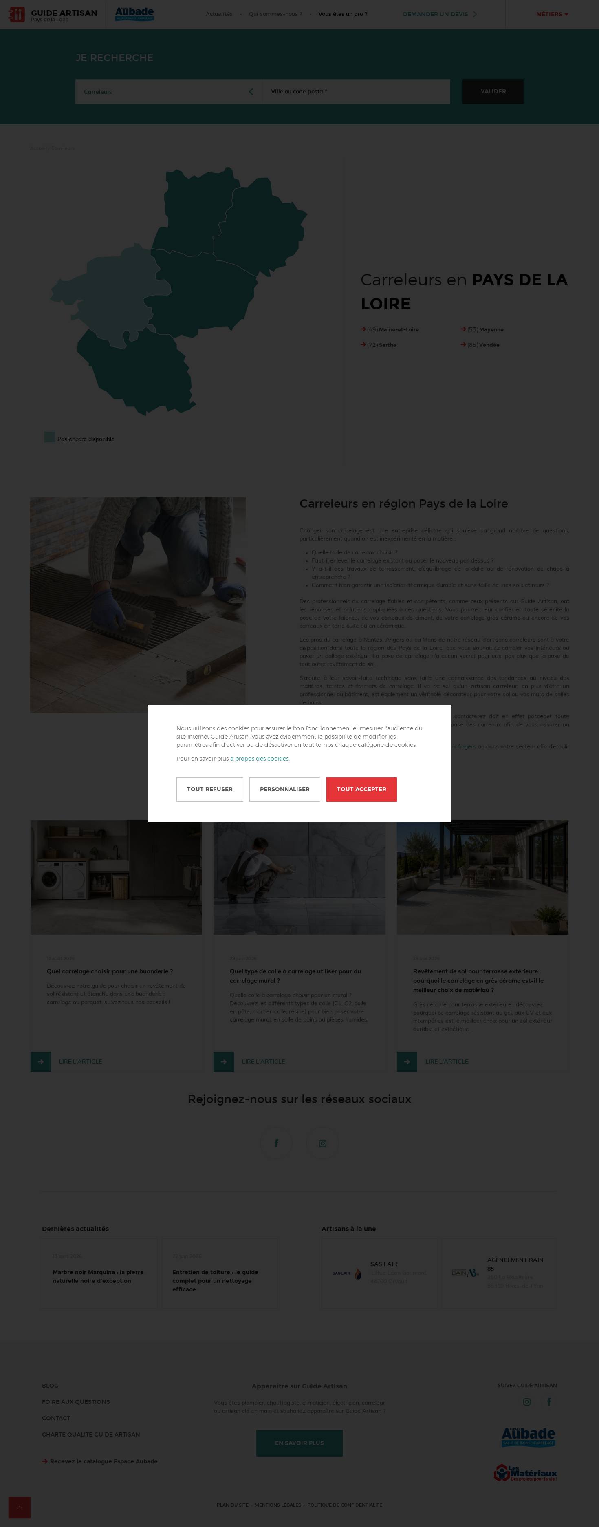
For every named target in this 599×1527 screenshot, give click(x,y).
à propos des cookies (259, 759)
